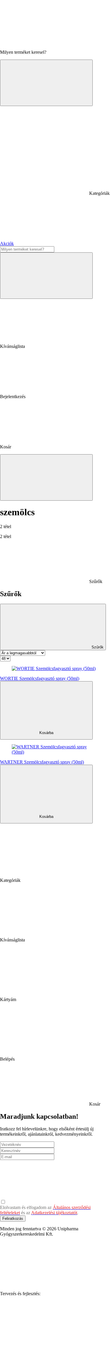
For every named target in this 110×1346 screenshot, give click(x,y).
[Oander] (44, 1338)
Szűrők (97, 647)
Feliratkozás (12, 1218)
